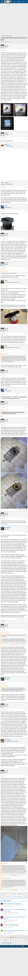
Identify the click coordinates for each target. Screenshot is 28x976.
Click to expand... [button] (14, 644)
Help (17, 946)
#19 (26, 745)
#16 (26, 630)
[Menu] (2, 1)
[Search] (26, 1)
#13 (26, 424)
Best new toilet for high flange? (12, 903)
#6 (26, 268)
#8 (26, 333)
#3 (26, 187)
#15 (26, 532)
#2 (26, 138)
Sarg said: (4, 271)
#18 (26, 709)
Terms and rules (4, 946)
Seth (5, 905)
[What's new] (23, 1)
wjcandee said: (5, 633)
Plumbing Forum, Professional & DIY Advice (14, 905)
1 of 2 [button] (10, 893)
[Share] (25, 50)
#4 (26, 211)
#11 (26, 394)
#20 (26, 776)
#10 (26, 375)
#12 (26, 407)
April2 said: (4, 354)
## (26, 149)
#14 (26, 518)
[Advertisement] (14, 18)
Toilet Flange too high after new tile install (15, 930)
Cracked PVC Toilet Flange (11, 924)
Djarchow (6, 912)
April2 (3, 41)
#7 (26, 286)
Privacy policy (12, 946)
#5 (26, 238)
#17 (26, 683)
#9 (26, 351)
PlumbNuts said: (5, 878)
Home (20, 946)
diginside (5, 926)
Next (14, 893)
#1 (26, 50)
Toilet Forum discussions (13, 912)
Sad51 (5, 931)
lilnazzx (5, 920)
